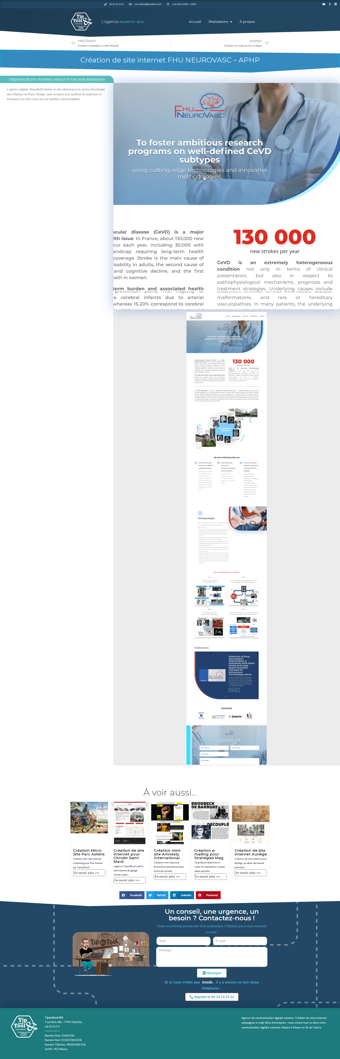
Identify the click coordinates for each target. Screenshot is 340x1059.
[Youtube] (323, 4)
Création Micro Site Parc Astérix (89, 852)
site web (77, 79)
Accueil (195, 22)
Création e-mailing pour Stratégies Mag (208, 854)
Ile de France (313, 1027)
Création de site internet (31, 79)
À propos (247, 22)
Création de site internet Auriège (251, 852)
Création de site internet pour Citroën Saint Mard (129, 856)
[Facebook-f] (329, 4)
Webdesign (95, 79)
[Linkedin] (335, 4)
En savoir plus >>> (86, 873)
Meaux (297, 1027)
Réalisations (218, 22)
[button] (131, 895)
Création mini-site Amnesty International (167, 854)
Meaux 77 (61, 79)
